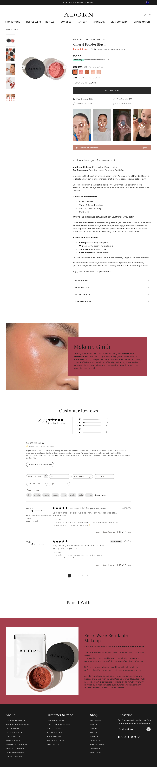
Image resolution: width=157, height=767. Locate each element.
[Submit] (148, 729)
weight (37, 495)
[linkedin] (128, 737)
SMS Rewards (53, 744)
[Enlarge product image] (44, 67)
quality (46, 495)
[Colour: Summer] (80, 71)
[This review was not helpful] (128, 532)
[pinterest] (132, 737)
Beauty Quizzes (54, 728)
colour (55, 495)
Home (7, 30)
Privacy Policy (13, 740)
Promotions (96, 752)
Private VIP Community (16, 744)
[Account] (145, 14)
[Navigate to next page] (91, 575)
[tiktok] (138, 737)
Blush (15, 30)
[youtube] (135, 737)
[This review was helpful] (123, 532)
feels (81, 495)
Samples (94, 736)
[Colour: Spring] (92, 71)
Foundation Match (56, 720)
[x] (122, 737)
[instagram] (125, 737)
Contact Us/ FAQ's (14, 736)
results (72, 495)
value (64, 495)
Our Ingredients (13, 728)
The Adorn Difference (16, 720)
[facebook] (118, 737)
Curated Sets (96, 740)
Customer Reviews (14, 732)
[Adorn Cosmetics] (78, 15)
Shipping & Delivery (15, 748)
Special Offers (97, 744)
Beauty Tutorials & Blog (58, 724)
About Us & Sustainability (18, 724)
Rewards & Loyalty (55, 740)
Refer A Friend (54, 736)
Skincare (94, 728)
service (89, 495)
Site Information (14, 757)
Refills (93, 732)
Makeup (94, 724)
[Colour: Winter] (86, 71)
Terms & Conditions (15, 752)
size (29, 495)
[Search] (7, 14)
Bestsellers (95, 720)
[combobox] (59, 476)
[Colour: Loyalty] (98, 71)
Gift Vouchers (97, 748)
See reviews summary (114, 49)
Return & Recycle (55, 732)
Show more (100, 495)
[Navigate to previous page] (65, 575)
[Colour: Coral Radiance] (75, 71)
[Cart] (149, 14)
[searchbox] (34, 476)
